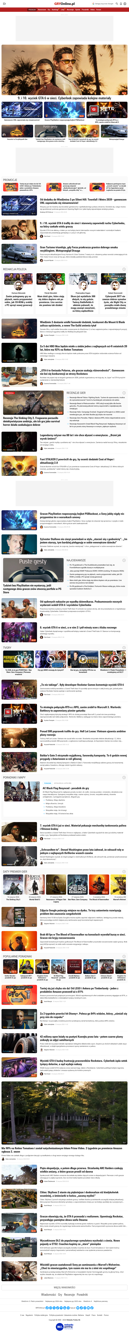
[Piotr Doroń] (4, 92)
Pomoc (106, 1315)
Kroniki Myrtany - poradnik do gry (74, 969)
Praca (93, 1315)
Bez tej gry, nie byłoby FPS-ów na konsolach (83, 662)
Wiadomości (48, 1294)
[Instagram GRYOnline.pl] (50, 1307)
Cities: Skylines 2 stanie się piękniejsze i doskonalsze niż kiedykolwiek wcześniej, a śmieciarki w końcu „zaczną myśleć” (64, 1199)
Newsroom (42, 10)
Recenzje (70, 10)
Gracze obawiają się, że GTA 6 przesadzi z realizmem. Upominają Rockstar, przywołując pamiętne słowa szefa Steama (64, 1223)
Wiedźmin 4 (87, 1301)
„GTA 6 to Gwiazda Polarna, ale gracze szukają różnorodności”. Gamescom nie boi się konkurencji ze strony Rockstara (64, 377)
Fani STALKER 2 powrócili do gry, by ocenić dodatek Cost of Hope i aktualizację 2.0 (83, 133)
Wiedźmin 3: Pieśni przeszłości (32, 1301)
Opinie (77, 10)
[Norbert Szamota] (37, 134)
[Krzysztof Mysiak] (103, 134)
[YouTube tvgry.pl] (77, 1307)
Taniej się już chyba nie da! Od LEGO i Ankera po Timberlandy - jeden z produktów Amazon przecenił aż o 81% (23, 187)
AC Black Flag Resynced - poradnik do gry (64, 798)
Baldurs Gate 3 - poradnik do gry (90, 969)
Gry (49, 10)
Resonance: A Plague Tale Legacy (56, 888)
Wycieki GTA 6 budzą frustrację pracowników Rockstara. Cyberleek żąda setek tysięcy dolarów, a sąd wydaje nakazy (64, 1067)
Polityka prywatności (56, 1315)
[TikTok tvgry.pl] (81, 1307)
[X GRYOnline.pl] (54, 1307)
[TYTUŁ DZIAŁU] (64, 871)
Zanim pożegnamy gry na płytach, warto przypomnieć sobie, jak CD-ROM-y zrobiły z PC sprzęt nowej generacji (18, 293)
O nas (22, 1315)
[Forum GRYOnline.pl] (68, 1307)
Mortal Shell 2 (35, 887)
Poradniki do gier (64, 777)
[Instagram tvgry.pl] (84, 1307)
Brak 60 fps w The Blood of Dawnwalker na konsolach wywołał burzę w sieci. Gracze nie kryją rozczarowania (64, 941)
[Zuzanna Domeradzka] (46, 115)
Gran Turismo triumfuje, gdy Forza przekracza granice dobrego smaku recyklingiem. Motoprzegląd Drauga (64, 254)
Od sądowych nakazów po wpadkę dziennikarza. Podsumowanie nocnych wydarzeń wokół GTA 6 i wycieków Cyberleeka (64, 608)
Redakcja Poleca (64, 269)
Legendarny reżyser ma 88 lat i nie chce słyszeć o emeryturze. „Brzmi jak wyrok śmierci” (64, 442)
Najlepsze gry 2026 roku (53, 1301)
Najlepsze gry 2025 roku (72, 1301)
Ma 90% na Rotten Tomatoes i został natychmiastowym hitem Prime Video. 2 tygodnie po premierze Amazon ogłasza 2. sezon (64, 1121)
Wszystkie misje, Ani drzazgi (56, 810)
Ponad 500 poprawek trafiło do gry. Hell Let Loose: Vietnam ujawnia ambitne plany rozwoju (64, 738)
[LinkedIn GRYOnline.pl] (64, 1307)
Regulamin (29, 1315)
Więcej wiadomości (64, 1287)
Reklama (81, 1315)
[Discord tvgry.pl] (88, 1307)
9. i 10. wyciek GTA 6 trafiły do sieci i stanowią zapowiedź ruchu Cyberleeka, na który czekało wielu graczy (64, 72)
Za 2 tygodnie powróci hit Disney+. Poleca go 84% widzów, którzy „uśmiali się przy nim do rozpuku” (64, 1019)
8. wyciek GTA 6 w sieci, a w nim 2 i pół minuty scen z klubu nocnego (64, 632)
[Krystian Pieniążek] (89, 115)
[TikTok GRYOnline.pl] (57, 1307)
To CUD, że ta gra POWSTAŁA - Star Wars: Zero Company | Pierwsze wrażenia (18, 663)
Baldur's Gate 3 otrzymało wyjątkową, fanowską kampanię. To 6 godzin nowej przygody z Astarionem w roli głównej (64, 762)
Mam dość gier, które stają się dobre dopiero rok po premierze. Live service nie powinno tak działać (50, 293)
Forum (98, 10)
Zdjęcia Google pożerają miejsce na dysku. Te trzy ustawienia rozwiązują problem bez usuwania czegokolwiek (64, 917)
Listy (62, 10)
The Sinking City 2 (13, 887)
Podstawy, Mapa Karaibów (56, 807)
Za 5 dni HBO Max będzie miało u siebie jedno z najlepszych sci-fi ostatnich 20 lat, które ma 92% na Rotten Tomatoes (64, 353)
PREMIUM (32, 10)
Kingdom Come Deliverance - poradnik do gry (42, 970)
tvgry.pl (64, 648)
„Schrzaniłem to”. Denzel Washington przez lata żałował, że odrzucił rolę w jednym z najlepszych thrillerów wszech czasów (64, 856)
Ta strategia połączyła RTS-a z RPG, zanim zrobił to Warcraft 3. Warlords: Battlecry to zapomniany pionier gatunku (106, 112)
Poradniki (85, 10)
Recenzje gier (96, 393)
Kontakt (99, 1315)
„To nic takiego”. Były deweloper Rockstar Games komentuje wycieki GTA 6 (64, 690)
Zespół (87, 1315)
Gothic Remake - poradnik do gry (10, 969)
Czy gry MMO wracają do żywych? (50, 661)
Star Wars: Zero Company (78, 887)
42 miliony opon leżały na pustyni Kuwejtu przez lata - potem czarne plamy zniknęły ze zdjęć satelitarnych (64, 1043)
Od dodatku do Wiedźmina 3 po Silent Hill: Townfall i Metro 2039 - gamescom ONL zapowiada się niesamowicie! (22, 112)
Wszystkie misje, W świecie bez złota (59, 814)
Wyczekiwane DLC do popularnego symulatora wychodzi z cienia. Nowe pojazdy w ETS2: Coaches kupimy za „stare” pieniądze (64, 1247)
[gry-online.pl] (64, 4)
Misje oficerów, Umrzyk (54, 803)
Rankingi (55, 10)
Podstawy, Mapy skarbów (55, 800)
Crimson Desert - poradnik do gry (106, 969)
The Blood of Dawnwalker (99, 887)
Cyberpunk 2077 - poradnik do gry (26, 969)
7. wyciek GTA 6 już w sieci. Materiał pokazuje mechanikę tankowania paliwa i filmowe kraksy (64, 832)
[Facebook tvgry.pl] (91, 1307)
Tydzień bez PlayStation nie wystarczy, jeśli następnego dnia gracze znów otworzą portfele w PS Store (50, 133)
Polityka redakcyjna (41, 1315)
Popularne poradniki (64, 956)
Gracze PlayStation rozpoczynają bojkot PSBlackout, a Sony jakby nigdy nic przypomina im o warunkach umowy (64, 112)
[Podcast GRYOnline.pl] (61, 1307)
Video (92, 10)
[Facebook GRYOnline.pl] (47, 1307)
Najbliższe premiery (101, 1301)
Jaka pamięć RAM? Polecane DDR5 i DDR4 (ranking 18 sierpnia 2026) (97, 571)
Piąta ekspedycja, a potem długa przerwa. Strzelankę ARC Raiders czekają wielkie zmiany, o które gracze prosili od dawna (64, 1175)
